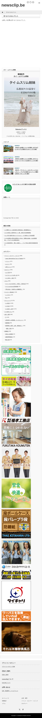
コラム (6, 281)
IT (5, 317)
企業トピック (8, 266)
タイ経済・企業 (9, 308)
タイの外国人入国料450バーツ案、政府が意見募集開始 (17, 232)
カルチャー (7, 269)
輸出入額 (7, 339)
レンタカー (8, 294)
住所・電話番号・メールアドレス (10, 690)
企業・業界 (7, 314)
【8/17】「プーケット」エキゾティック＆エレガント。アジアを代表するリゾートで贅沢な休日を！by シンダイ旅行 (26, 171)
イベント (7, 261)
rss (28, 2)
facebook (33, 2)
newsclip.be (19, 715)
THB (12, 218)
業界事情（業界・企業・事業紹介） (13, 325)
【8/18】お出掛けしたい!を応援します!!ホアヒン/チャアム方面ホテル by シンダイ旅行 (26, 148)
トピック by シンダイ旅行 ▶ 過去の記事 (24, 184)
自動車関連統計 (9, 336)
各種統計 (6, 331)
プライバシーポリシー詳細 (8, 666)
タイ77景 (7, 272)
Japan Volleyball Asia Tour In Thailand (14, 258)
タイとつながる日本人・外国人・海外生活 (15, 283)
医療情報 (7, 322)
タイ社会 (7, 306)
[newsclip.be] (13, 5)
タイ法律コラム (8, 311)
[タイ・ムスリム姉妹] (21, 126)
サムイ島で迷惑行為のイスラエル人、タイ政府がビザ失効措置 (19, 235)
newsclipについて (6, 682)
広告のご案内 (5, 674)
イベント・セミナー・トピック (11, 255)
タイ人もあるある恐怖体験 (11, 286)
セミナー (7, 264)
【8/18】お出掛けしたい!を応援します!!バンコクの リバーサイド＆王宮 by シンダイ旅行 (26, 159)
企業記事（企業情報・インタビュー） (14, 320)
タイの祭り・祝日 (9, 278)
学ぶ (6, 297)
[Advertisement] (21, 45)
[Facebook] (22, 709)
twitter (30, 2)
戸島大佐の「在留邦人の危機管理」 (13, 289)
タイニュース (7, 300)
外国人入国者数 (9, 334)
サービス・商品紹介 (9, 292)
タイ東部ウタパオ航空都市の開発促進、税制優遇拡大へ (17, 230)
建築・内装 (9, 328)
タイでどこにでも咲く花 (11, 275)
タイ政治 (7, 303)
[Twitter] (19, 709)
